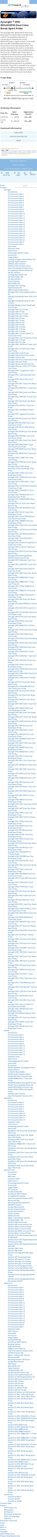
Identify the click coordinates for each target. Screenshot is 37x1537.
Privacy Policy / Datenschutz (18, 161)
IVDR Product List (10, 1508)
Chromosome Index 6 (16, 205)
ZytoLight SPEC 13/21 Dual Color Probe (22, 338)
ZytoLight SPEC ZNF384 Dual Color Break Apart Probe (20, 1010)
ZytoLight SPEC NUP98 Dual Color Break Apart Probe (20, 831)
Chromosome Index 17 (16, 229)
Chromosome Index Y (16, 244)
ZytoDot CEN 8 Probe (16, 1383)
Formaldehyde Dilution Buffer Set (20, 270)
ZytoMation (8, 1098)
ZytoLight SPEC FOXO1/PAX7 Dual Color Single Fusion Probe (22, 674)
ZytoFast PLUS (9, 1170)
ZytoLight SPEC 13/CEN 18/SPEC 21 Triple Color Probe (20, 334)
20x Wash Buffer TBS (15, 277)
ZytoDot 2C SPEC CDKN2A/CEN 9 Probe (22, 1418)
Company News (6, 1503)
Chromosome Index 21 (16, 238)
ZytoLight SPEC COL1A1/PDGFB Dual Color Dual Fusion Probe (21, 517)
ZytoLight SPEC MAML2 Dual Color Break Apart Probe (20, 748)
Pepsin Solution (14, 281)
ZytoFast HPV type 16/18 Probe (19, 1261)
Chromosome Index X (16, 242)
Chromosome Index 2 (16, 196)
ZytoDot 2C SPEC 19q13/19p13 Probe (21, 1396)
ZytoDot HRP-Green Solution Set (20, 1224)
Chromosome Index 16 (16, 227)
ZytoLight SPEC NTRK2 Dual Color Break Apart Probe (20, 822)
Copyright (3, 1531)
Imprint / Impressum (18, 165)
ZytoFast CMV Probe (15, 1248)
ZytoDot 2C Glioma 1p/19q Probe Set (21, 1392)
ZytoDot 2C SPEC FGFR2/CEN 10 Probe (22, 1444)
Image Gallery (13, 257)
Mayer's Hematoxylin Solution (19, 1218)
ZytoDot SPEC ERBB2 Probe (18, 1429)
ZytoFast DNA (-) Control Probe (19, 1229)
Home (2, 185)
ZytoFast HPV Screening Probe (19, 1257)
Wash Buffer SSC (14, 283)
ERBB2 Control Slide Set (16, 1348)
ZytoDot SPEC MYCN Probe (18, 1473)
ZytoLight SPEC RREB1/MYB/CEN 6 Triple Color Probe (20, 918)
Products (3, 187)
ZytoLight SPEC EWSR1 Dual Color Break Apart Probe (20, 622)
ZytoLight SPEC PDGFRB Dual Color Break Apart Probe (21, 857)
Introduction (12, 192)
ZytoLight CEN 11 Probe (16, 329)
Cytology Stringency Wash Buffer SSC (21, 259)
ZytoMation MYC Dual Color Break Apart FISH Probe (20, 1158)
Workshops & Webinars (13, 1514)
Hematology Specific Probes (18, 253)
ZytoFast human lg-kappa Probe (20, 1266)
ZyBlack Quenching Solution (18, 290)
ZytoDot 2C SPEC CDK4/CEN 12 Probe (22, 1416)
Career (2, 1523)
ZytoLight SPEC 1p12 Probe (18, 309)
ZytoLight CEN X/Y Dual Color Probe (21, 355)
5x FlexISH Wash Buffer (16, 1072)
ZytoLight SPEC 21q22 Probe (18, 353)
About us (3, 1527)
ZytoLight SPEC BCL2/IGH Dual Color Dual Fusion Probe (21, 424)
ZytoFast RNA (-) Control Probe (19, 1233)
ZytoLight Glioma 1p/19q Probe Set (21, 364)
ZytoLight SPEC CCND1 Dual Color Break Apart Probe (20, 474)
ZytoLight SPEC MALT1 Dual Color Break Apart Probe (20, 757)
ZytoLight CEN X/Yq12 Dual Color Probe (22, 360)
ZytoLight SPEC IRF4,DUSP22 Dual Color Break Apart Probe (20, 709)
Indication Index (14, 248)
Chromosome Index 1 (16, 194)
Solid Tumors (13, 251)
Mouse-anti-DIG (14, 1200)
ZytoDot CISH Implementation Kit (20, 1375)
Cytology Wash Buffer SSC (17, 275)
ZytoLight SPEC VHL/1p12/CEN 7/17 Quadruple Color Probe (21, 1005)
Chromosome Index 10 (16, 214)
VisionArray (8, 1494)
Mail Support (9, 1510)
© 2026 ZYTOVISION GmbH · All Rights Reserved (18, 169)
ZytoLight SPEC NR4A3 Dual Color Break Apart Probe (20, 801)
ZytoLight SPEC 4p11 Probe (18, 316)
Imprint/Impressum (7, 1534)
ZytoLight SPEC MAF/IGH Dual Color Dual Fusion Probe (21, 735)
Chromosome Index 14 (16, 222)
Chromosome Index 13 (16, 220)
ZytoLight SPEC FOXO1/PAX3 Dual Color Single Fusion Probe (22, 670)
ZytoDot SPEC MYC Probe (17, 1466)
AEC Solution (12, 1189)
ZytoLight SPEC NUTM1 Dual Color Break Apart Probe (20, 835)
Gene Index (12, 246)
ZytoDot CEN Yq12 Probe (17, 1390)
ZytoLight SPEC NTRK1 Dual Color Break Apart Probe (20, 814)
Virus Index (12, 1174)
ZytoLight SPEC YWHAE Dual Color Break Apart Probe (20, 1027)
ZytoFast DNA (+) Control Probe (19, 1227)
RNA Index (11, 1176)
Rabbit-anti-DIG (13, 1216)
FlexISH (6, 1030)
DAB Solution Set (14, 1346)
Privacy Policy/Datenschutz (10, 1536)
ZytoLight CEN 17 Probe (16, 340)
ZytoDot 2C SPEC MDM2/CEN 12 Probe (22, 1460)
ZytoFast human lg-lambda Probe (20, 1268)
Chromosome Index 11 (16, 216)
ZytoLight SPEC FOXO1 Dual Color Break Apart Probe (20, 665)
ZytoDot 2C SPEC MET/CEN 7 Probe (21, 1464)
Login (2, 1525)
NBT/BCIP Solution (15, 1205)
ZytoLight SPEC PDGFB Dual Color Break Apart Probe (20, 848)
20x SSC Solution (14, 272)
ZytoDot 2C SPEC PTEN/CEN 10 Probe (21, 1475)
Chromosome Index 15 (16, 224)
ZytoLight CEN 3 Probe (16, 312)
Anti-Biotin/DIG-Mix (15, 1192)
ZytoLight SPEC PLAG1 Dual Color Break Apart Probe (20, 870)
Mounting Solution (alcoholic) (19, 1203)
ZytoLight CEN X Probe (16, 357)
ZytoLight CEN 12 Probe (16, 331)
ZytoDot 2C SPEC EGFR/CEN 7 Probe (21, 1427)
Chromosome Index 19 (16, 233)
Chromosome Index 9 (16, 211)
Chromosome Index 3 (16, 198)
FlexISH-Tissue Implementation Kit (20, 1085)
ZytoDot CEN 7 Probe (16, 1381)
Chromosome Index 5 (16, 203)
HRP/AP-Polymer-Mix (15, 1353)
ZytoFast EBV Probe (15, 1250)
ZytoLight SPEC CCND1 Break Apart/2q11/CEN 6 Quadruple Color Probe (21, 468)
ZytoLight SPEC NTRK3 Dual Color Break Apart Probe (20, 827)
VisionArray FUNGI (15, 1501)
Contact (3, 1529)
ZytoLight (7, 190)
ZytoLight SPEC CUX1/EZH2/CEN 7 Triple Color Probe (20, 539)
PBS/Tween (12, 1364)
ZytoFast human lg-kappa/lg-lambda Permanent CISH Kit (21, 1280)
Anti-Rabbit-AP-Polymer (16, 1196)
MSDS (18, 140)
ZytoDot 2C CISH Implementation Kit (21, 1377)
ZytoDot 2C (8, 1283)
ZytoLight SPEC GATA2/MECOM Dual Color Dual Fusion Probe (21, 687)
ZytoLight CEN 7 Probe (16, 320)
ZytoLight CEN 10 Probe (16, 327)
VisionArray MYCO (14, 1497)
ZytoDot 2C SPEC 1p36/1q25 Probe (21, 1394)
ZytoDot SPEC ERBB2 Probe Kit (19, 1431)
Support (3, 1505)
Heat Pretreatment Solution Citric (20, 268)
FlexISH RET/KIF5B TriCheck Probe (20, 1087)
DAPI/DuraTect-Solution (16, 264)
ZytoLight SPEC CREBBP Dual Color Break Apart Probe (20, 522)
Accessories (12, 255)
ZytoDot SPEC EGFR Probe (17, 1425)
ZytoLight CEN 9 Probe (16, 325)
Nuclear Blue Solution (16, 1207)
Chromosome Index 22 (16, 240)
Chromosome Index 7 (16, 207)
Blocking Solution (14, 1344)
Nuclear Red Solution (16, 1211)
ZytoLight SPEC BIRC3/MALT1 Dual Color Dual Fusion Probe (20, 445)
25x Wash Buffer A (14, 279)
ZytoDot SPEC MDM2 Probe (18, 1462)
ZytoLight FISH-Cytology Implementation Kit (16, 286)
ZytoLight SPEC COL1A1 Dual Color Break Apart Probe (20, 513)
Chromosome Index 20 (16, 235)
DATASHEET (18, 133)
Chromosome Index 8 (16, 209)
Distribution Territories (8, 1521)
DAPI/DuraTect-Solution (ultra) (19, 266)
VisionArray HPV (14, 1499)
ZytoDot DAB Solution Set (17, 1222)
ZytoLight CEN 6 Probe (16, 318)
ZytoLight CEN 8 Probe (16, 322)
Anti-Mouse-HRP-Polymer (17, 1194)
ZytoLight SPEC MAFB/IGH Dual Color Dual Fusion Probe (21, 740)
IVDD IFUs (7, 1518)
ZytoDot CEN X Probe (16, 1386)
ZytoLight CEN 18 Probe (16, 342)
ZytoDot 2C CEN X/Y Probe (17, 1388)
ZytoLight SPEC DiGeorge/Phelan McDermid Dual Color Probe (20, 557)
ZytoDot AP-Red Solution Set (18, 1372)
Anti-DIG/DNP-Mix (14, 1340)
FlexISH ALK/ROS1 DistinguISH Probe (21, 1067)
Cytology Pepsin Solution (17, 262)
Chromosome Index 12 (16, 218)
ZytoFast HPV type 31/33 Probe (19, 1264)
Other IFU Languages (11, 1516)
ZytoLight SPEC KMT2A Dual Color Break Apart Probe (20, 726)
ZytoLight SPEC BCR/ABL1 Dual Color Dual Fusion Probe (21, 437)
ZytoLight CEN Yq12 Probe (17, 362)
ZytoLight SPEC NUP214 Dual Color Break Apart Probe (21, 840)
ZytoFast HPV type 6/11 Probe (19, 1259)
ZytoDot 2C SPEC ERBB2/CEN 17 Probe (22, 1438)
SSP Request (8, 1512)
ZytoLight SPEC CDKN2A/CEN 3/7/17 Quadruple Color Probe (21, 496)
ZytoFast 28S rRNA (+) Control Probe (21, 1231)
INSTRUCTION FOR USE (18, 136)
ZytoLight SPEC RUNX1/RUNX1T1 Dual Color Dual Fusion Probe (22, 909)
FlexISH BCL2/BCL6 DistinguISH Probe (22, 1083)
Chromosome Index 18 (16, 231)
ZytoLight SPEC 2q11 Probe (18, 314)
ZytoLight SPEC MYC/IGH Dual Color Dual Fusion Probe (21, 783)
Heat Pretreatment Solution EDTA (20, 1198)
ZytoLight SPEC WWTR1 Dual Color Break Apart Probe (20, 1023)
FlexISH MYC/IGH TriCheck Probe (20, 1076)
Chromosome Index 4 (16, 201)
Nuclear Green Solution (16, 1209)
